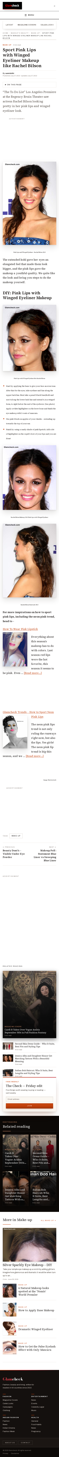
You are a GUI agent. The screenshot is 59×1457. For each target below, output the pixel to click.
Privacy (5, 1453)
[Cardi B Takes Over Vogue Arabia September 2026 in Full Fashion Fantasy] (16, 1152)
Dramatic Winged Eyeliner (35, 1329)
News (33, 1400)
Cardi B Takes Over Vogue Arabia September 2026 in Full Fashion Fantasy (14, 1161)
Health (35, 1417)
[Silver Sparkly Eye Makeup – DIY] (29, 1245)
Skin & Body (10, 1186)
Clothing (37, 1149)
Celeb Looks (47, 25)
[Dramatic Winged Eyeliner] (9, 1328)
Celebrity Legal (37, 1407)
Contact (25, 1442)
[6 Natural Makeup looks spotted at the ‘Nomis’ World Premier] (9, 1291)
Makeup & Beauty (20, 33)
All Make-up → (48, 1220)
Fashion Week (9, 1431)
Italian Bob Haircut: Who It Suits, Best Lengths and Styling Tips (41, 1196)
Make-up (35, 33)
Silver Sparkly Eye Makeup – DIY (27, 1265)
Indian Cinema (9, 1428)
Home (5, 33)
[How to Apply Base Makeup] (9, 1309)
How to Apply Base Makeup (36, 1310)
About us (10, 1442)
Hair (35, 1186)
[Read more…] (33, 673)
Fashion (7, 1396)
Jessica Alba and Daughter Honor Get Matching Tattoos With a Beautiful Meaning (15, 1198)
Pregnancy (36, 1431)
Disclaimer (15, 1453)
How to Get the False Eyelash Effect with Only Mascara (37, 1348)
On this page (14, 85)
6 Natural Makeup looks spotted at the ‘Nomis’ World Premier (33, 1291)
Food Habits (36, 1424)
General (34, 1421)
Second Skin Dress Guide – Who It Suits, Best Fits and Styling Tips (41, 1159)
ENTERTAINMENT (39, 1396)
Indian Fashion (11, 1417)
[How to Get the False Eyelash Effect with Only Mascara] (9, 1347)
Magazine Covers (27, 25)
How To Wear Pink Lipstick (20, 629)
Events (34, 1403)
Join (29, 1106)
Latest (9, 25)
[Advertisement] (29, 138)
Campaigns (8, 1407)
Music (33, 1410)
